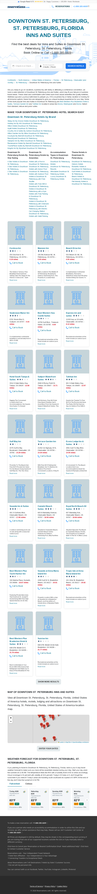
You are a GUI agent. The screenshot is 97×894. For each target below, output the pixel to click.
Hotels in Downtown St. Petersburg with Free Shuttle (38, 179)
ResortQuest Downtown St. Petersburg (22, 138)
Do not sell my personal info (20, 865)
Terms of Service (36, 886)
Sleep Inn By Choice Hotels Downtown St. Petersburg (28, 121)
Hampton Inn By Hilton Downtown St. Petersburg (26, 141)
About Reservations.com (17, 862)
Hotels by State (48, 862)
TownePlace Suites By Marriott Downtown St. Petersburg (29, 146)
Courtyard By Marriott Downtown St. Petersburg (26, 136)
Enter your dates (48, 749)
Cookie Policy (62, 886)
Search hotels (76, 66)
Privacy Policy (50, 886)
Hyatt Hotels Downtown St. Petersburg (22, 128)
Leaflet (61, 742)
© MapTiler (68, 742)
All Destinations (34, 862)
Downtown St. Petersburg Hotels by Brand (32, 117)
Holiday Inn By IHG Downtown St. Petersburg (25, 123)
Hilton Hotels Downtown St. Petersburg (22, 126)
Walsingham (68, 104)
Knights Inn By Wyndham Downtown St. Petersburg (27, 148)
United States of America (41, 80)
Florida (56, 80)
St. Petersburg (21, 83)
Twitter (41, 869)
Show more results (48, 682)
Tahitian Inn (36, 104)
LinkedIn (64, 869)
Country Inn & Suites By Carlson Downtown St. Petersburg (30, 131)
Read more (13, 280)
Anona (60, 104)
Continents (12, 80)
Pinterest (72, 869)
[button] (47, 725)
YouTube (47, 869)
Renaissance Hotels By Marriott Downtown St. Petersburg (30, 143)
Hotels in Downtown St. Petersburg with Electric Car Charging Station (38, 208)
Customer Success (63, 862)
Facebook (33, 869)
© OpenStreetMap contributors (80, 742)
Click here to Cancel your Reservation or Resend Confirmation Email (34, 846)
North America (23, 80)
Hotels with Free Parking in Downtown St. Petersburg (38, 196)
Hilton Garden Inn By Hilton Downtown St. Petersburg (28, 133)
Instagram (56, 869)
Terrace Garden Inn (21, 104)
